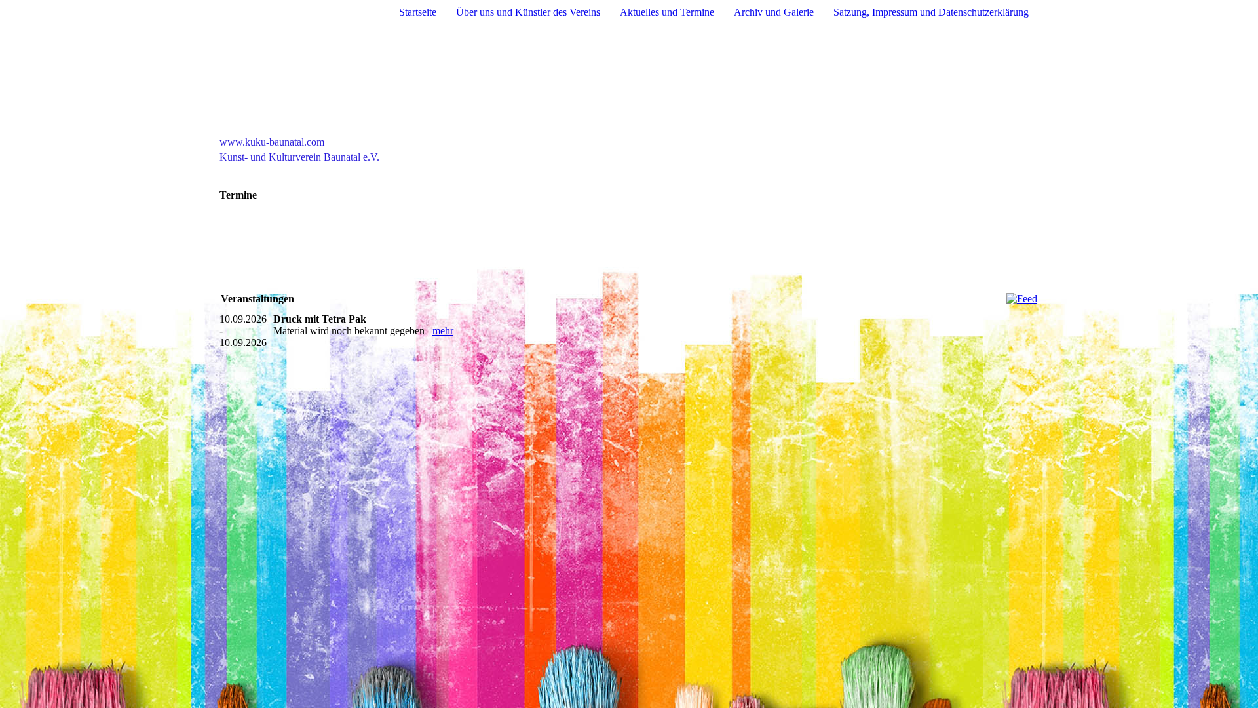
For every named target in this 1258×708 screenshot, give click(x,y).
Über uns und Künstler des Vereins (528, 12)
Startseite (417, 12)
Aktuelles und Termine (667, 12)
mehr (442, 330)
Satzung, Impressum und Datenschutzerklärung (931, 12)
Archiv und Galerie (774, 12)
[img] (629, 80)
